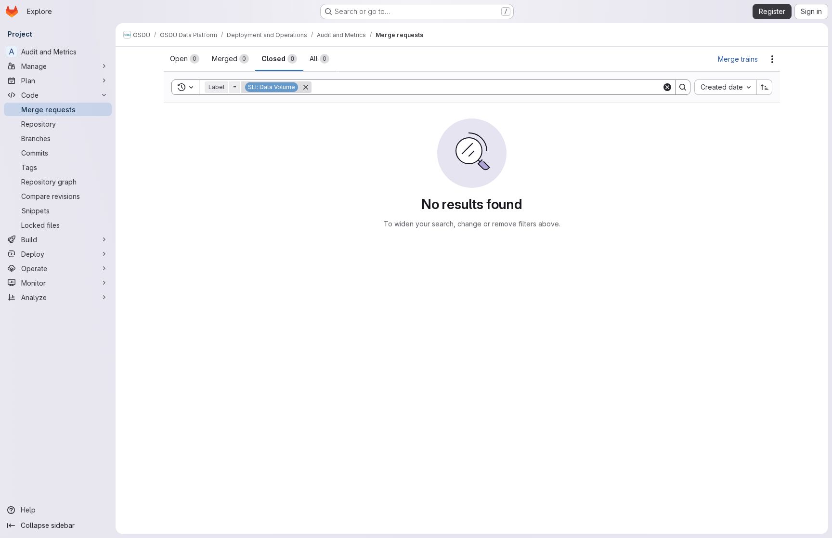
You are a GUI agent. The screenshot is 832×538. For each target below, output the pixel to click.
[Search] (682, 87)
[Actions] (772, 59)
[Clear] (667, 87)
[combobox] (725, 87)
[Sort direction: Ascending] (764, 87)
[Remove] (306, 87)
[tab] (185, 59)
